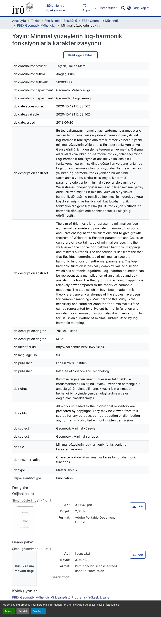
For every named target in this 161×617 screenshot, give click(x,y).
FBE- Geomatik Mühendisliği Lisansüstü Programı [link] (101, 21)
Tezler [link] (35, 21)
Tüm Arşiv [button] (86, 8)
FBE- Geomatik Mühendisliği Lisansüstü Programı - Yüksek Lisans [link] (36, 25)
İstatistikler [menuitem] (108, 8)
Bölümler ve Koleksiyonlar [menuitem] (55, 8)
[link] (138, 506)
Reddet (23, 611)
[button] (22, 8)
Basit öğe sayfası (80, 55)
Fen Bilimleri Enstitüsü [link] (61, 21)
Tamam (9, 611)
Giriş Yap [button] (140, 8)
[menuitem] (87, 8)
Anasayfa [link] (19, 21)
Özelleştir (38, 611)
